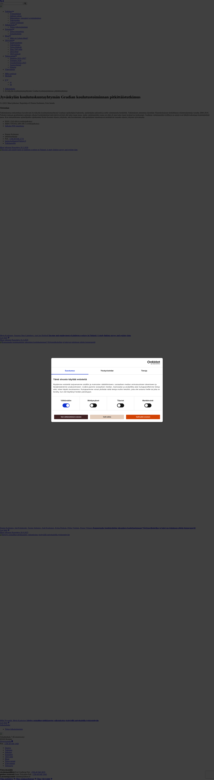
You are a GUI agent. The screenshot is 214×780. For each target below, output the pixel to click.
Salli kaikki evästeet (143, 417)
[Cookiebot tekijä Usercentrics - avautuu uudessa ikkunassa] (149, 362)
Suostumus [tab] (70, 371)
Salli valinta (107, 417)
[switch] (93, 405)
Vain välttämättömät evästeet (71, 417)
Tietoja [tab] (144, 371)
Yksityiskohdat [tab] (107, 371)
